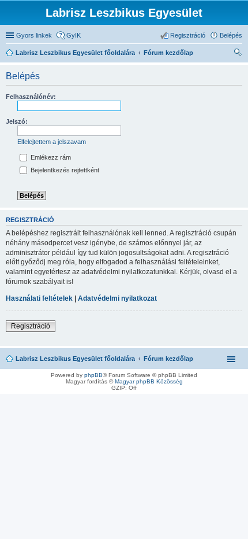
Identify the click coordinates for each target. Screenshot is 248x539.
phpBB (93, 375)
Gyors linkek (34, 35)
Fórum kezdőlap (168, 358)
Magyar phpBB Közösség (149, 381)
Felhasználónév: (31, 96)
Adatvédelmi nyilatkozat (117, 298)
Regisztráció (30, 326)
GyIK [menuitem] (73, 35)
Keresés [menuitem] (237, 53)
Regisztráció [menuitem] (187, 35)
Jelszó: (17, 121)
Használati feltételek (39, 298)
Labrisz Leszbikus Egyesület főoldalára (75, 358)
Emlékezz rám (50, 157)
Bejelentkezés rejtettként (64, 170)
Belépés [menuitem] (231, 35)
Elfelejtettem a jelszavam (51, 141)
